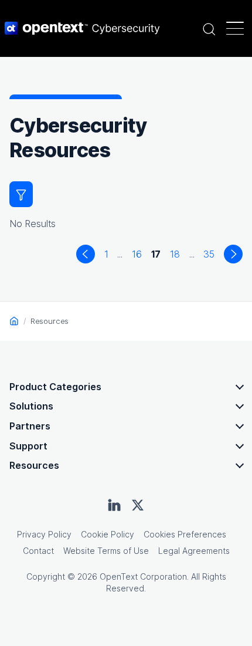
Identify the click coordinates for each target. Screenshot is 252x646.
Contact (38, 551)
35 (208, 254)
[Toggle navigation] (235, 28)
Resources (34, 465)
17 (158, 254)
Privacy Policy (44, 534)
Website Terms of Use (106, 551)
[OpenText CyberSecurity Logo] (82, 28)
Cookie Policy (107, 534)
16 (137, 254)
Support (28, 446)
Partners (29, 426)
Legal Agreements (194, 551)
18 (175, 254)
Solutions (31, 406)
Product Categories (55, 387)
